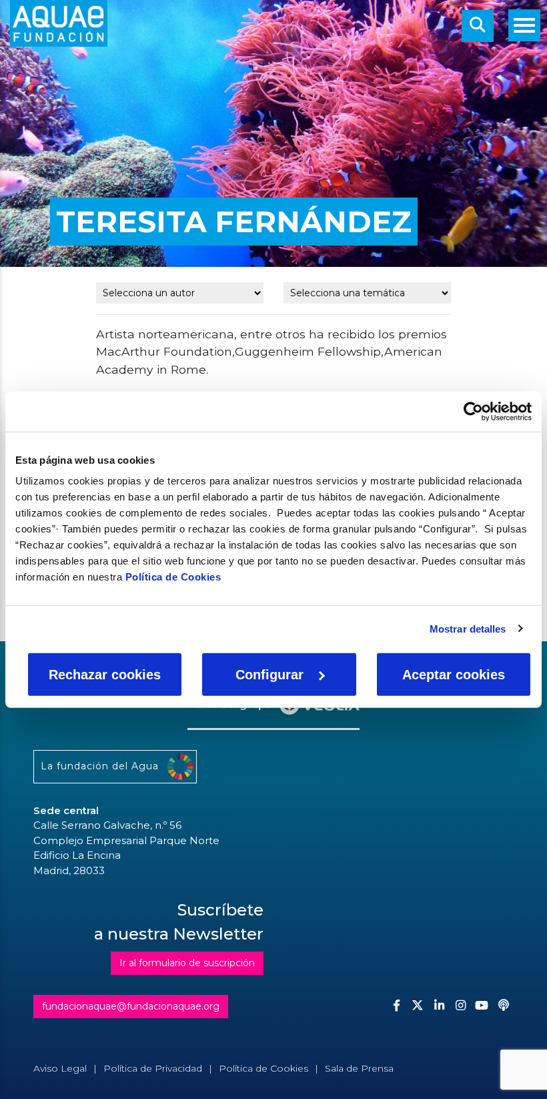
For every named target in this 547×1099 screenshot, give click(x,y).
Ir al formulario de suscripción (187, 963)
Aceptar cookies (453, 674)
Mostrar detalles (468, 628)
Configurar (269, 674)
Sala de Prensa (359, 1068)
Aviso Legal (60, 1068)
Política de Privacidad (152, 1068)
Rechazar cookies (105, 674)
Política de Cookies (173, 577)
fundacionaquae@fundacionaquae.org (130, 1006)
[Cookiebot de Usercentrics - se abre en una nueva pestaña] (473, 411)
